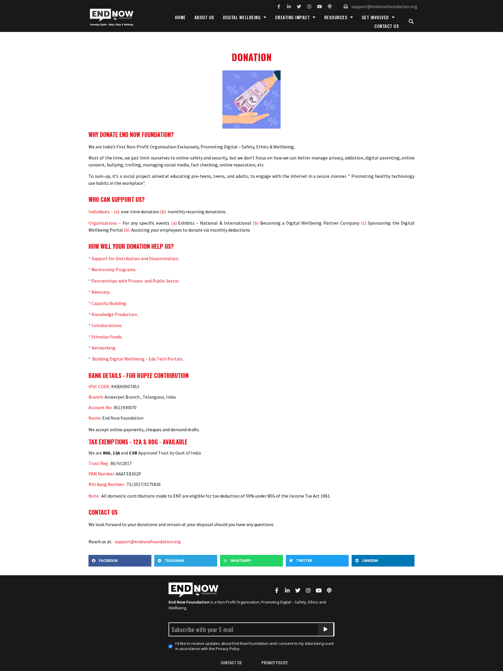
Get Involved (375, 17)
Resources (336, 17)
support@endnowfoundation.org (148, 541)
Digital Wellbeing (242, 17)
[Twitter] (299, 6)
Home (180, 17)
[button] (411, 21)
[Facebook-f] (279, 6)
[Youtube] (319, 6)
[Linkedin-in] (289, 6)
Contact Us (386, 26)
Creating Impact (292, 17)
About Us (204, 17)
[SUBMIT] (325, 629)
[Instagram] (309, 6)
